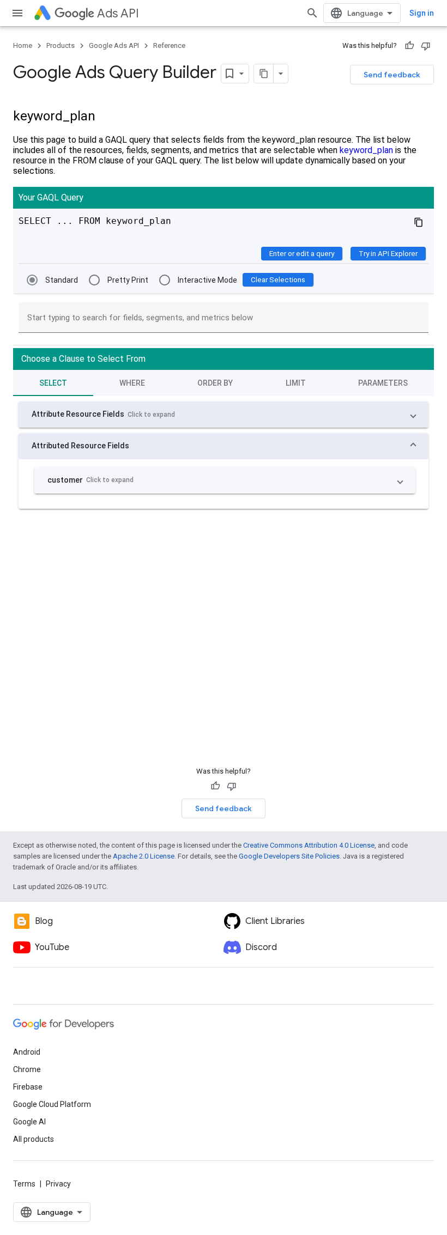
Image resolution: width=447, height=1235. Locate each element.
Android (26, 1052)
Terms (24, 1183)
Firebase (28, 1086)
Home (22, 45)
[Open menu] (17, 13)
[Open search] (312, 13)
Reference (169, 45)
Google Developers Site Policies (289, 856)
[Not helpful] (426, 46)
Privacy (58, 1183)
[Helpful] (409, 46)
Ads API (118, 13)
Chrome (27, 1069)
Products (60, 45)
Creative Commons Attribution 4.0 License (308, 845)
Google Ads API (114, 45)
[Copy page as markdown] (264, 73)
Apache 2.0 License (143, 856)
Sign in (421, 13)
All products (33, 1139)
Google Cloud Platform (52, 1104)
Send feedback (392, 75)
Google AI (29, 1121)
